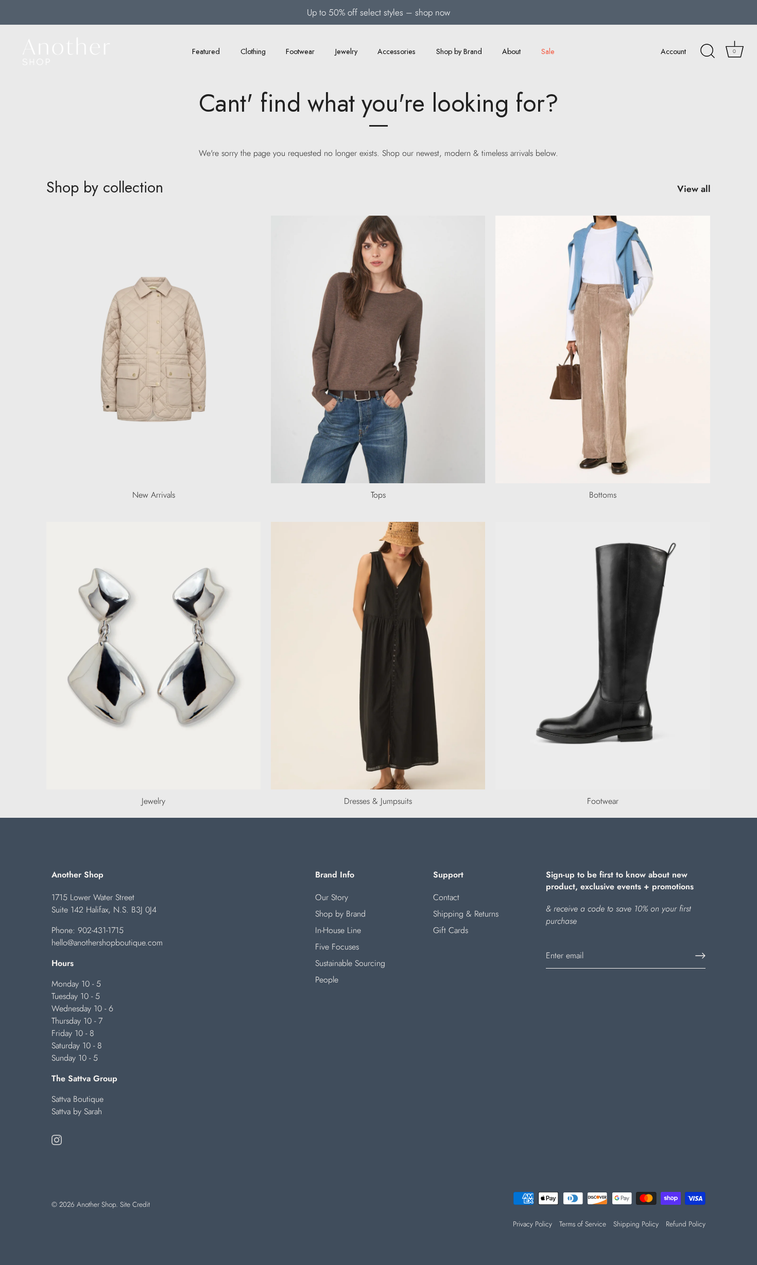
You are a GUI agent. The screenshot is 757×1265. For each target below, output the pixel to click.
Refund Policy (686, 1224)
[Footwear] (602, 655)
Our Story (331, 897)
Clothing (253, 51)
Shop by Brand (459, 51)
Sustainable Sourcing (350, 963)
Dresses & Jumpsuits (378, 801)
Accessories (396, 51)
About (511, 51)
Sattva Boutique (77, 1099)
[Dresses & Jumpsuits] (378, 655)
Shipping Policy (636, 1224)
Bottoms (602, 495)
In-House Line (338, 930)
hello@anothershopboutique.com (107, 942)
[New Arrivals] (153, 349)
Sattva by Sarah (76, 1111)
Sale (548, 51)
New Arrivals (153, 495)
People (326, 980)
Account (673, 51)
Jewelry (346, 51)
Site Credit (135, 1204)
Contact (446, 897)
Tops (378, 495)
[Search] (707, 51)
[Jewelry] (153, 655)
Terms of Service (582, 1224)
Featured (206, 51)
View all (694, 189)
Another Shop (96, 1204)
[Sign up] (700, 956)
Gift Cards (450, 930)
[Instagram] (56, 1139)
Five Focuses (337, 947)
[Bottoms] (602, 349)
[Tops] (378, 349)
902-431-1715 (101, 930)
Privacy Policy (532, 1224)
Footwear (300, 51)
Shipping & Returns (465, 914)
